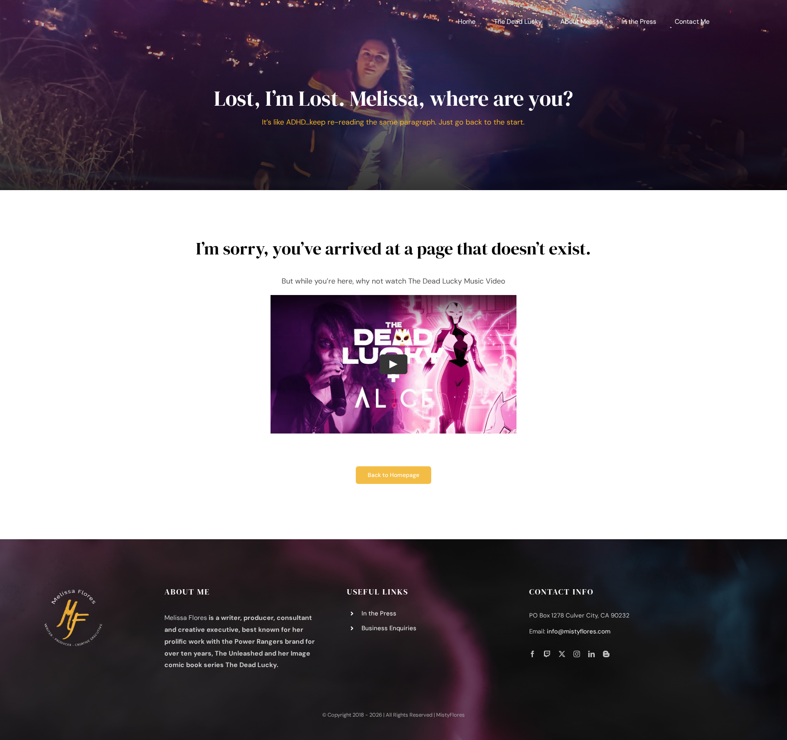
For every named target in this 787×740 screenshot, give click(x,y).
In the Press (379, 613)
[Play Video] (393, 364)
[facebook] (532, 654)
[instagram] (576, 654)
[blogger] (606, 654)
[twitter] (562, 654)
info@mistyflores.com (578, 631)
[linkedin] (591, 654)
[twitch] (547, 654)
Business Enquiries (389, 628)
